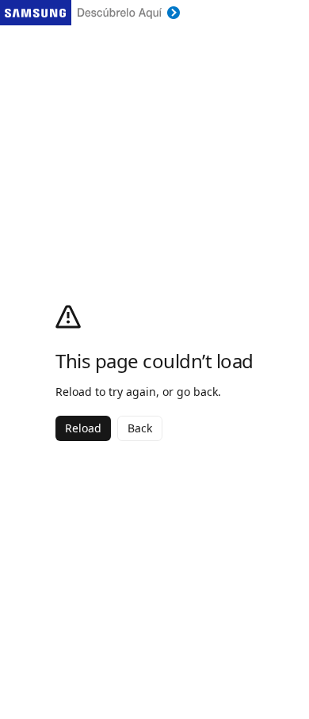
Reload (83, 428)
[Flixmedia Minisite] (154, 12)
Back (140, 428)
